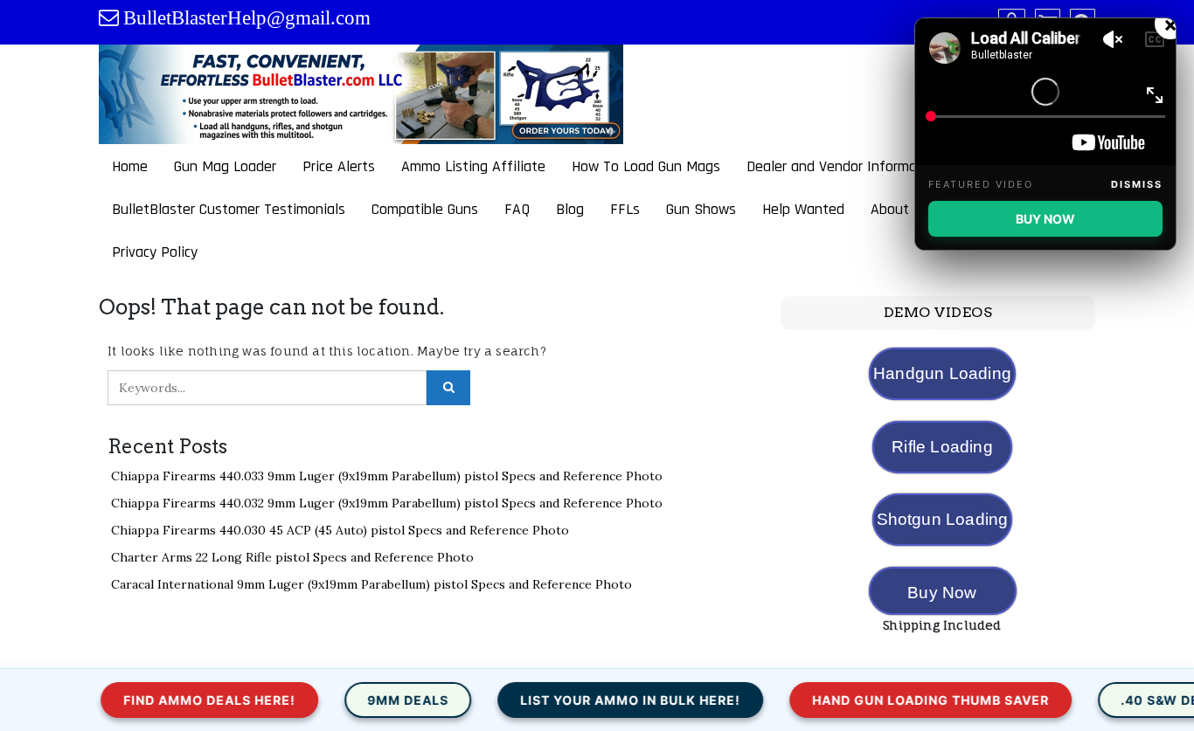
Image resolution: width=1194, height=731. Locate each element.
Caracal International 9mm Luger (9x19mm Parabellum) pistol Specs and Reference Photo (371, 584)
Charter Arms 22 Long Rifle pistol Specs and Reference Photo (292, 557)
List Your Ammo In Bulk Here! (595, 700)
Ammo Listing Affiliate (473, 166)
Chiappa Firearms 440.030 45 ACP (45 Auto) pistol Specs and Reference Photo (340, 530)
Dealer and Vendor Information (844, 166)
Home (130, 166)
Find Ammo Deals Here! (174, 700)
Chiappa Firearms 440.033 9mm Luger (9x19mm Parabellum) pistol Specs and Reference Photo (387, 476)
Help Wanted (803, 209)
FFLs (625, 209)
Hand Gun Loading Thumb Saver (895, 700)
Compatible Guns (424, 209)
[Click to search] (448, 387)
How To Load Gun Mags (646, 166)
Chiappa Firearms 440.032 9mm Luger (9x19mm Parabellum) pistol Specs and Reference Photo (387, 503)
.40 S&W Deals (1138, 700)
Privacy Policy (155, 252)
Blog (570, 209)
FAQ (517, 209)
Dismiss (1137, 184)
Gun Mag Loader (225, 166)
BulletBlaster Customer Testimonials (228, 209)
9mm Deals (372, 700)
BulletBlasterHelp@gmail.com (247, 18)
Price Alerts (338, 166)
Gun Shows (701, 209)
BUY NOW (1045, 218)
